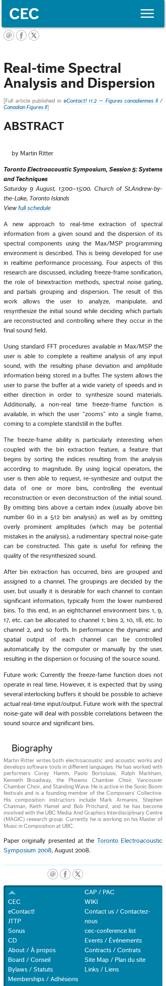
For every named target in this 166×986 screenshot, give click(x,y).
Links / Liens (102, 969)
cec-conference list (110, 931)
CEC (14, 902)
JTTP (14, 921)
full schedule (34, 208)
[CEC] (83, 13)
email (53, 874)
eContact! (21, 911)
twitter (78, 874)
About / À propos (32, 950)
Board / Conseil (29, 960)
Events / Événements (113, 940)
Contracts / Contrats (113, 950)
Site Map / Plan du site (115, 960)
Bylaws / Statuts (30, 969)
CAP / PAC (99, 892)
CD (12, 940)
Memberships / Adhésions (43, 979)
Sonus (16, 931)
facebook (65, 874)
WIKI (91, 902)
